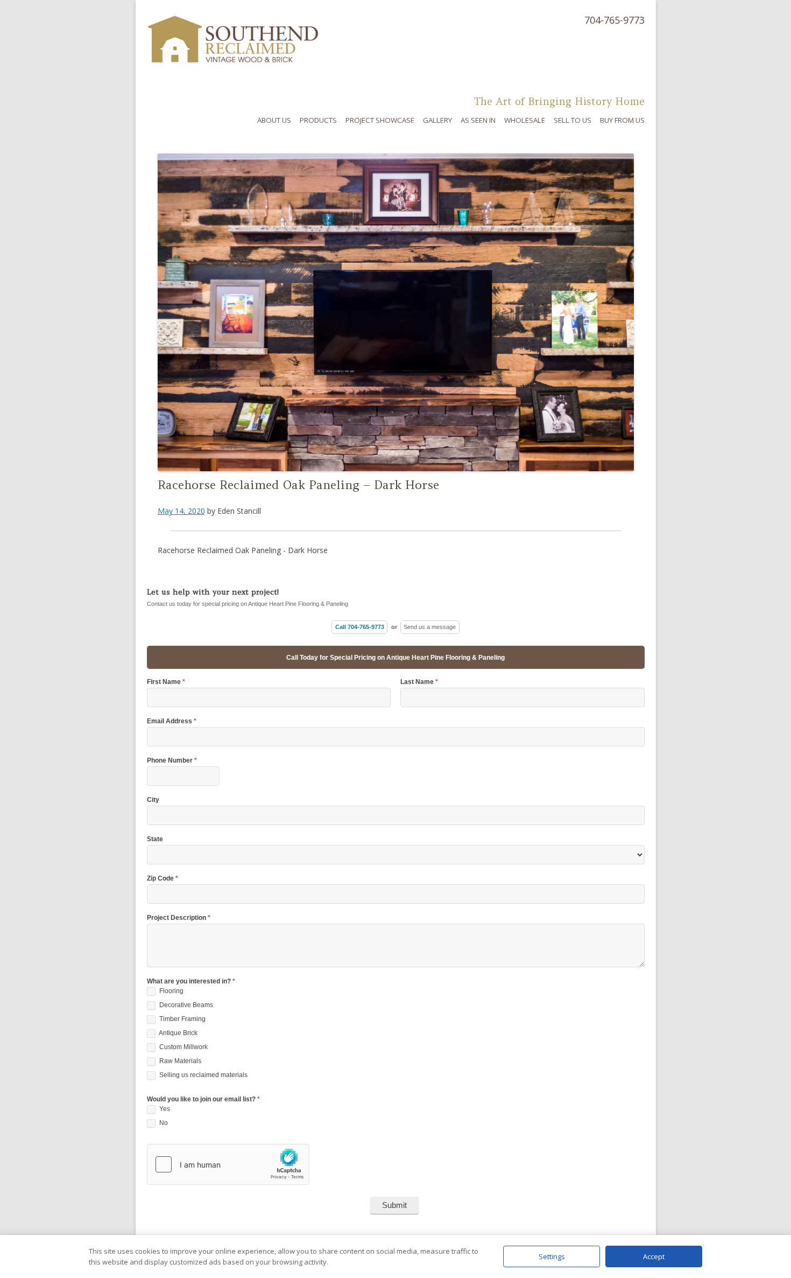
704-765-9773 (614, 20)
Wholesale (524, 120)
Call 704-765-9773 (359, 627)
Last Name (419, 682)
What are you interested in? (191, 981)
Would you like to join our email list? (203, 1099)
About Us (274, 120)
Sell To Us (572, 120)
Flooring (170, 991)
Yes (164, 1109)
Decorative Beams (185, 1005)
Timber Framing (182, 1019)
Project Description (178, 917)
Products (318, 120)
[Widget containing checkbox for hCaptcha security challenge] (228, 1164)
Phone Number (172, 760)
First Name (166, 682)
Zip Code (162, 878)
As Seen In (478, 120)
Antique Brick (177, 1033)
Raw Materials (179, 1061)
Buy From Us (622, 120)
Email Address (171, 721)
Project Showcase (379, 120)
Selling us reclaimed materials (203, 1075)
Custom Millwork (183, 1047)
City (153, 800)
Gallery (437, 120)
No (163, 1123)
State (155, 839)
